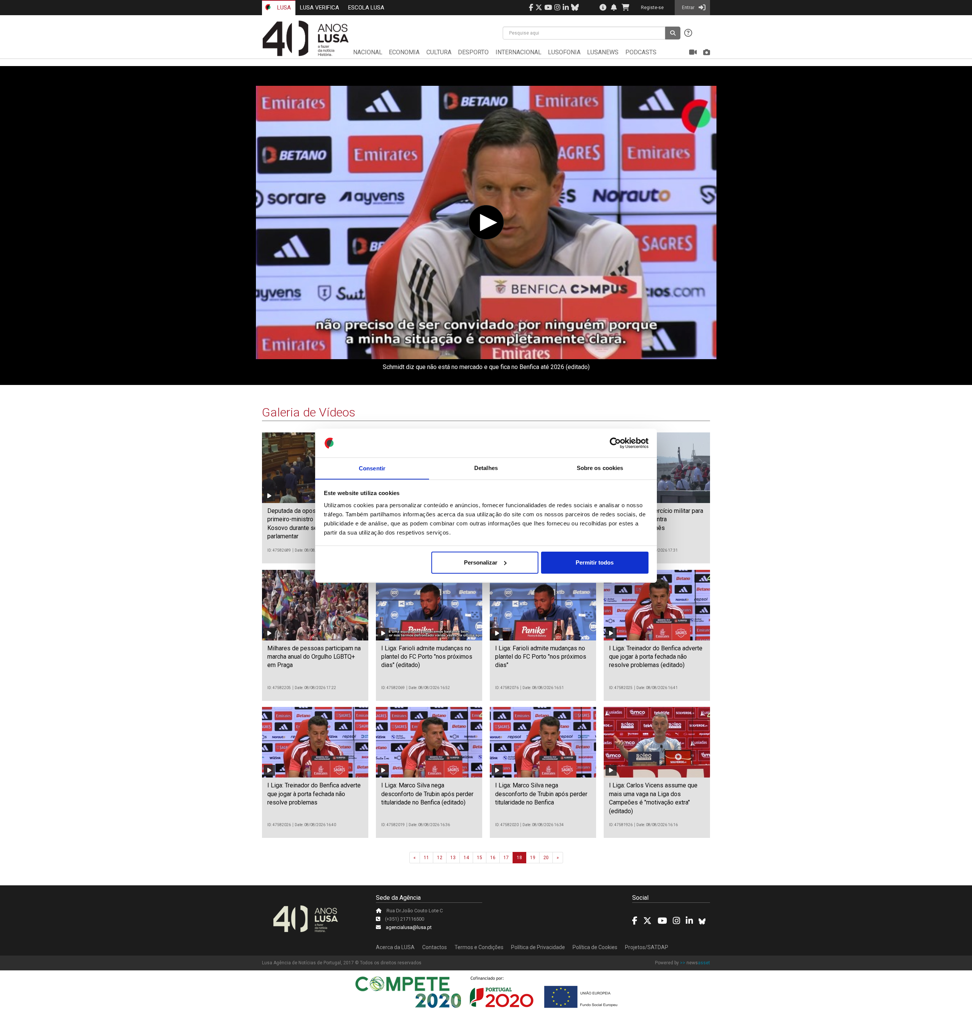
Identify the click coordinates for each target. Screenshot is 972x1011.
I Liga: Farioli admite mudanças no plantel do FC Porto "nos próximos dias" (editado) (426, 657)
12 (439, 857)
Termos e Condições (478, 947)
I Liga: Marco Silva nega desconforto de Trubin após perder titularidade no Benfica (541, 794)
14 (466, 857)
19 (532, 857)
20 (546, 857)
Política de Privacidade (538, 947)
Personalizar (480, 562)
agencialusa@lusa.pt (409, 927)
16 (492, 857)
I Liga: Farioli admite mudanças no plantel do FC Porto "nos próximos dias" (540, 657)
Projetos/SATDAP (646, 947)
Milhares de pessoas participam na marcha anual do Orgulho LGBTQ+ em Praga (314, 657)
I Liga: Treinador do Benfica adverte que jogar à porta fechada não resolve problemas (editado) (655, 657)
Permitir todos (595, 562)
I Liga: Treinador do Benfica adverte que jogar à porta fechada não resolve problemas (314, 794)
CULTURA (438, 52)
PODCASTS (640, 52)
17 (506, 857)
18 (519, 857)
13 (453, 857)
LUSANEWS (603, 52)
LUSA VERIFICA (319, 7)
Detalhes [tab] (486, 468)
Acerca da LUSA (395, 947)
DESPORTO (473, 52)
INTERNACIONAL (518, 52)
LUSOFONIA (564, 52)
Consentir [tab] (372, 468)
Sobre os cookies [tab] (600, 468)
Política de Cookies (595, 947)
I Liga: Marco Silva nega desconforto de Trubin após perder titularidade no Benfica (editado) (427, 794)
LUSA (283, 7)
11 (426, 857)
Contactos (434, 947)
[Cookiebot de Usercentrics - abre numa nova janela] (615, 443)
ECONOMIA (404, 52)
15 (479, 857)
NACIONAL (367, 52)
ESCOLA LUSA (366, 7)
